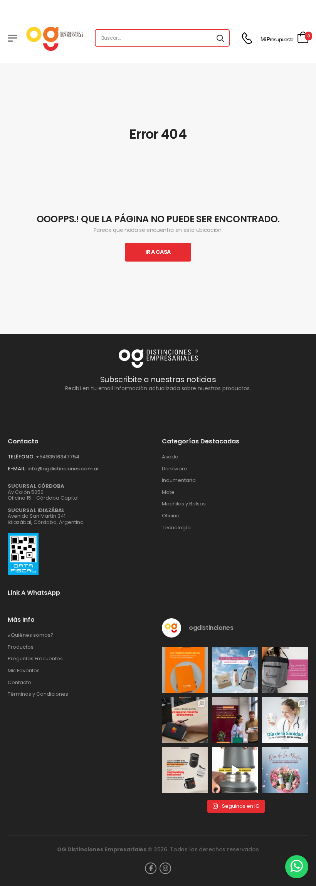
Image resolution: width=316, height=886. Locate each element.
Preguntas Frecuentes (35, 659)
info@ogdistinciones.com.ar (63, 468)
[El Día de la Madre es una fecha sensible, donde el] (285, 770)
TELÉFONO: (21, 456)
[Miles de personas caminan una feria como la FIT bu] (235, 720)
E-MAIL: (17, 468)
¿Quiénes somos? (31, 635)
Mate (168, 492)
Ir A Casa (158, 252)
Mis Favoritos (24, 671)
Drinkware (174, 469)
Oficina (171, 516)
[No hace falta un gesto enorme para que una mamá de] (235, 670)
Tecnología (176, 528)
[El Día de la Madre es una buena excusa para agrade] (285, 670)
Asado (170, 457)
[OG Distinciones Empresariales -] (54, 38)
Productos (21, 647)
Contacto (19, 683)
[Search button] (220, 38)
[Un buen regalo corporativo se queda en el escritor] (185, 670)
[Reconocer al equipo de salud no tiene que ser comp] (285, 720)
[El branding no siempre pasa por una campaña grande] (185, 770)
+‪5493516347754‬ (57, 456)
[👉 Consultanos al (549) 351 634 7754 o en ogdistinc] (235, 770)
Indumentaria (179, 480)
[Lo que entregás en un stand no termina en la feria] (185, 720)
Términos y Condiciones (38, 694)
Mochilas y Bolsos (184, 504)
